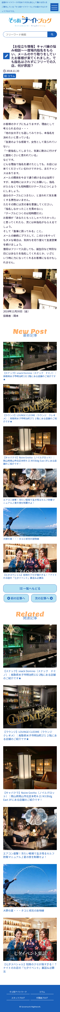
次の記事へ (42, 598)
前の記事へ (17, 598)
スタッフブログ (18, 997)
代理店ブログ (42, 997)
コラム (42, 991)
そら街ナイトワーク (18, 991)
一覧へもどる (31, 588)
